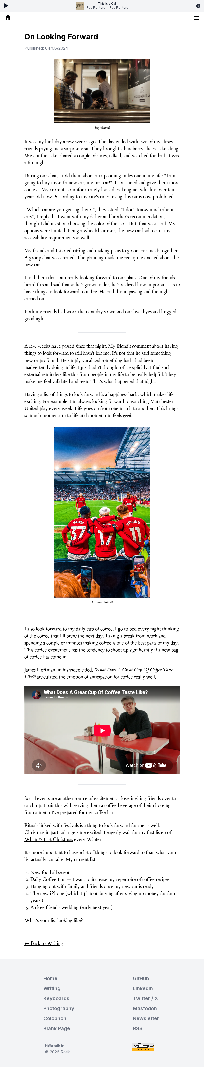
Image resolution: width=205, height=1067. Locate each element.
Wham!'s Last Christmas (48, 839)
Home (51, 978)
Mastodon (145, 1008)
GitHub (141, 978)
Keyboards (57, 998)
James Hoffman (39, 670)
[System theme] (102, 126)
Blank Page (57, 1028)
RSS (138, 1028)
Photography (59, 1008)
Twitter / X (145, 998)
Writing (52, 988)
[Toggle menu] (197, 18)
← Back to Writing (43, 943)
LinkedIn (143, 988)
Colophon (55, 1018)
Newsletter (146, 1018)
